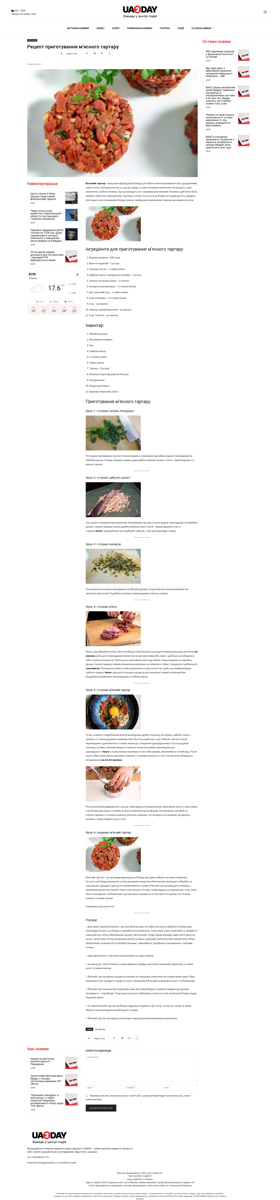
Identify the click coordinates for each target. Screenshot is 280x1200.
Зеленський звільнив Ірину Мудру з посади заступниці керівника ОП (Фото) (46, 1079)
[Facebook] (87, 53)
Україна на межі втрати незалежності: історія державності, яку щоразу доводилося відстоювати (220, 120)
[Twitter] (94, 53)
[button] (265, 12)
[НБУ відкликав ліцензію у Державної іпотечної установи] (244, 55)
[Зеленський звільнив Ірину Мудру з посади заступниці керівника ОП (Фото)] (71, 1080)
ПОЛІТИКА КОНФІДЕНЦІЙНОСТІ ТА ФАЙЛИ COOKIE (51, 1163)
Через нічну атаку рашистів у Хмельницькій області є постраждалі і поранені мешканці (45, 214)
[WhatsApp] (109, 53)
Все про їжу (100, 1029)
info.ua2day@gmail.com (38, 1157)
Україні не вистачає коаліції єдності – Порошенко (42, 1061)
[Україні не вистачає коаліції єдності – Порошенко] (71, 1063)
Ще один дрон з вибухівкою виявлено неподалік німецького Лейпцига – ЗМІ (219, 72)
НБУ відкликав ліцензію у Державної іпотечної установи (220, 54)
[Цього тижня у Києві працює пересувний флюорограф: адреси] (71, 198)
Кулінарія (32, 40)
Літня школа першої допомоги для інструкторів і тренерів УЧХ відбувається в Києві (46, 256)
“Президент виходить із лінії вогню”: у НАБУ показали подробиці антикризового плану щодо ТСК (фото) (47, 1100)
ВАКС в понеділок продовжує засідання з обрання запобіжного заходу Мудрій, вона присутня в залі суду (220, 142)
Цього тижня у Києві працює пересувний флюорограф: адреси (43, 196)
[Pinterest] (102, 53)
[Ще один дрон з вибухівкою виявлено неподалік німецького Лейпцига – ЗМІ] (244, 72)
